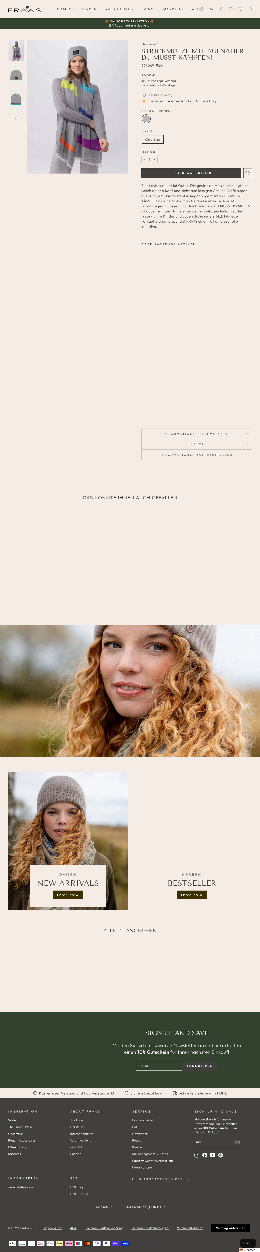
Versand (170, 81)
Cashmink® (16, 1134)
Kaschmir (15, 1154)
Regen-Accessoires (22, 1140)
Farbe (156, 111)
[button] (249, 1250)
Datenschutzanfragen (150, 1228)
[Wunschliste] (231, 9)
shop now (68, 894)
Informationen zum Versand (197, 434)
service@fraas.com (22, 1187)
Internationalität (82, 1134)
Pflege (197, 444)
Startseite (148, 44)
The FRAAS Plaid (20, 1127)
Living (147, 9)
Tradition (76, 1120)
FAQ (135, 1127)
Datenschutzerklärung (104, 1228)
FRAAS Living (17, 1147)
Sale (195, 9)
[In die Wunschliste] (248, 173)
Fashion (75, 1154)
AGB (73, 1228)
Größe (149, 131)
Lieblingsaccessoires (157, 1179)
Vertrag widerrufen (230, 1228)
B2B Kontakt (79, 1194)
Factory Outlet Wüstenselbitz (153, 1161)
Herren (89, 9)
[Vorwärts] (16, 117)
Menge (148, 151)
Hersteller (77, 1127)
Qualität (76, 1147)
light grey (146, 119)
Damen (64, 9)
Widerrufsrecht (190, 1228)
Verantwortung (81, 1140)
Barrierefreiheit (143, 1120)
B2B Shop (77, 1187)
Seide (12, 1120)
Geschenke (118, 9)
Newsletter (140, 1134)
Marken (171, 9)
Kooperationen (143, 1167)
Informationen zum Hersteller (197, 455)
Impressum (52, 1228)
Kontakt (137, 1147)
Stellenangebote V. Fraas (150, 1154)
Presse (136, 1140)
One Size (152, 139)
